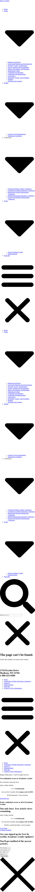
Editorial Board (12, 254)
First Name (3, 848)
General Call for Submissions (17, 134)
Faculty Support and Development (18, 67)
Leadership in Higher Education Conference (21, 190)
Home (6, 9)
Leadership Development (15, 72)
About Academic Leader (15, 252)
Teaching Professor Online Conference (20, 189)
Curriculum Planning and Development (20, 64)
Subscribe (7, 255)
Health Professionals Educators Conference (21, 196)
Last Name (3, 850)
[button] (17, 293)
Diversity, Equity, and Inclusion (17, 65)
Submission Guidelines (15, 136)
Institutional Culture (14, 71)
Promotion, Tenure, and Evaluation (18, 78)
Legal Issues (11, 76)
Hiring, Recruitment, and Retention (18, 69)
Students (10, 79)
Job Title (3, 852)
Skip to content (4, 1)
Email (2, 854)
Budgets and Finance (14, 62)
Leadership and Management (17, 74)
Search (2, 615)
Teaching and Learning (15, 81)
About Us (7, 683)
